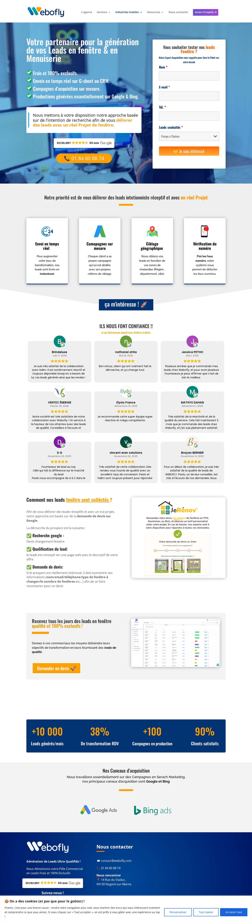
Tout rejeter (206, 912)
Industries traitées (127, 12)
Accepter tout (233, 912)
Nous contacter (178, 12)
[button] (84, 143)
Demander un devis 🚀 (56, 668)
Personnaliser (178, 912)
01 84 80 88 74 (110, 868)
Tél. (162, 107)
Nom (163, 67)
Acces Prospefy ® (206, 12)
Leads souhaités (171, 127)
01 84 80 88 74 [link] (87, 158)
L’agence (86, 12)
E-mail (164, 87)
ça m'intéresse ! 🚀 (126, 304)
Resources (153, 12)
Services (102, 12)
